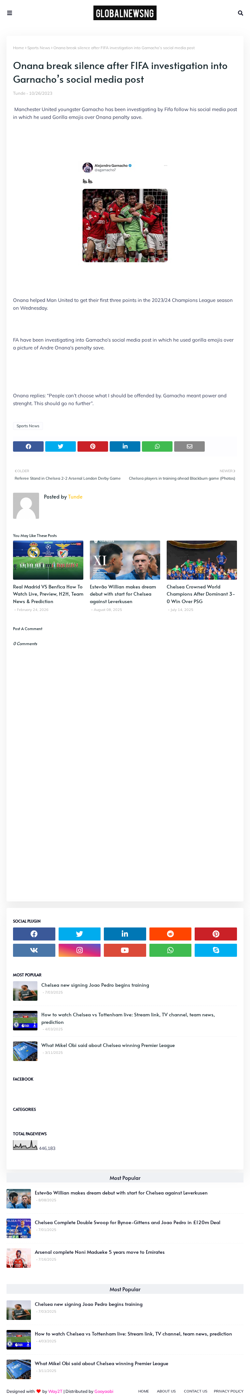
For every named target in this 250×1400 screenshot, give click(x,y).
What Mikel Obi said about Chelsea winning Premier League (108, 1044)
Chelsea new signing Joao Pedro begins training (95, 984)
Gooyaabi (103, 1391)
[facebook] (34, 933)
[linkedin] (125, 933)
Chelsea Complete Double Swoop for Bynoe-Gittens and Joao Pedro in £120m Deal (127, 1222)
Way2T (55, 1391)
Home (18, 47)
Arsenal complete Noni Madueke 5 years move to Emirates (100, 1251)
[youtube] (125, 950)
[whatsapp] (170, 950)
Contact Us (195, 1391)
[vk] (34, 950)
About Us (166, 1391)
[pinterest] (216, 933)
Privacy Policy (228, 1391)
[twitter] (80, 933)
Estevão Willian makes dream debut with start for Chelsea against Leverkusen (123, 593)
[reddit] (170, 933)
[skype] (216, 950)
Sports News (38, 47)
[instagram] (80, 950)
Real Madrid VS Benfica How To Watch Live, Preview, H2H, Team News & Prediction (48, 593)
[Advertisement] (125, 849)
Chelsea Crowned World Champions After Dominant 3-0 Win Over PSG (201, 593)
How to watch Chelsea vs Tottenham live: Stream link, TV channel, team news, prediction (128, 1018)
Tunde (19, 93)
